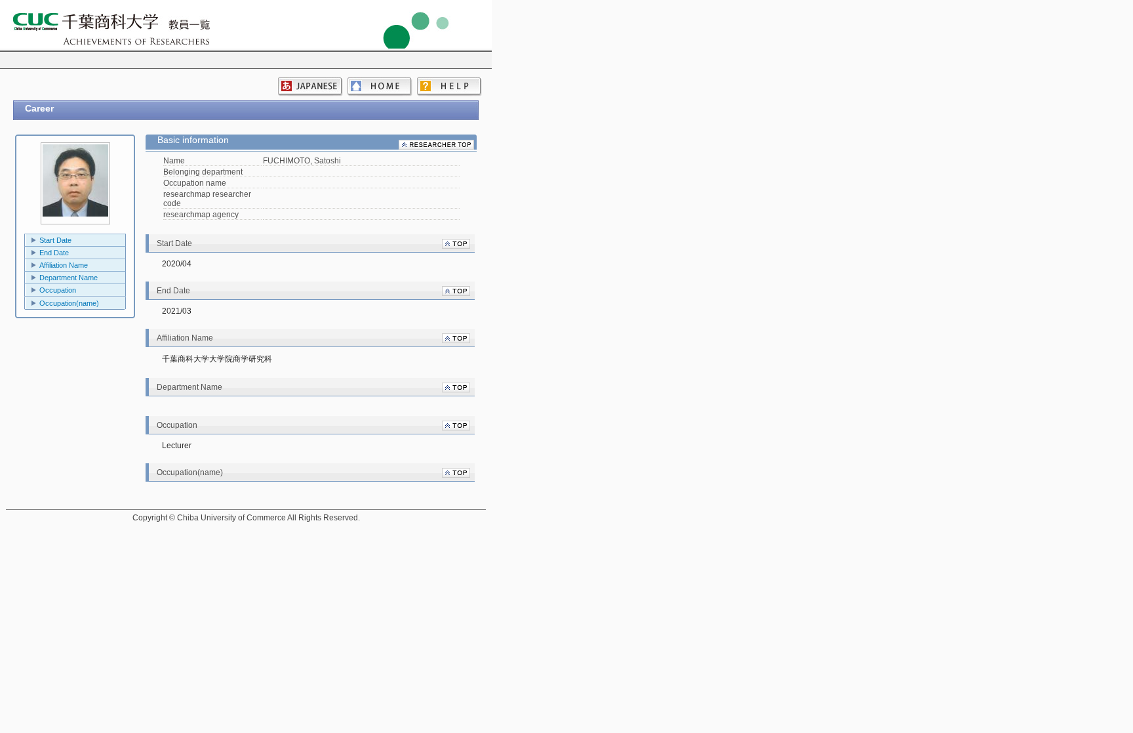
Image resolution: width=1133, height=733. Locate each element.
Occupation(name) (69, 303)
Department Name (68, 278)
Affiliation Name (63, 265)
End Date (54, 253)
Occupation (57, 290)
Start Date (55, 240)
